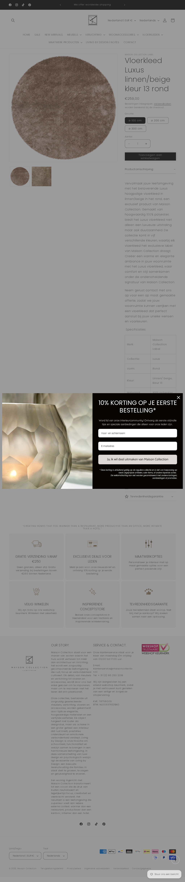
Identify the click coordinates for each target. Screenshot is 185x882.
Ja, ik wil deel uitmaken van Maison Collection (137, 459)
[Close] (178, 397)
